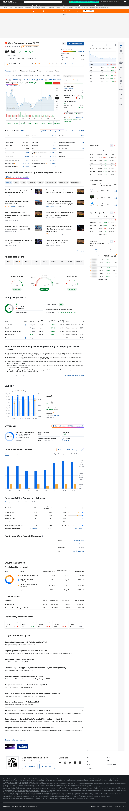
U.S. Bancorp (25, 622)
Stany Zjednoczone (78, 551)
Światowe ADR (42, 7)
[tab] (9, 262)
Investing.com (8, 195)
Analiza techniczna (14, 256)
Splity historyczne (40, 75)
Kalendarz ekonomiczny (74, 5)
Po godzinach (28, 7)
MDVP (91, 64)
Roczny (7, 454)
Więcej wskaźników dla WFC (75, 131)
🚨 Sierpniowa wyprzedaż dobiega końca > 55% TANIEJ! (84, 1)
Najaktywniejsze (94, 150)
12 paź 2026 (53, 156)
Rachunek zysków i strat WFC (20, 449)
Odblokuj (79, 51)
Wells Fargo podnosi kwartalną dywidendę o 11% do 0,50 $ (57, 241)
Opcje (48, 75)
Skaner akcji (85, 5)
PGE (91, 70)
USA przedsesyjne (19, 7)
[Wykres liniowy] (10, 80)
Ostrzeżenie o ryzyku (120, 806)
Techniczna (48, 71)
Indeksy (97, 45)
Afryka (83, 7)
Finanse (39, 71)
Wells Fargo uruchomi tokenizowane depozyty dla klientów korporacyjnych (59, 191)
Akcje (5, 7)
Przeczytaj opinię (115, 190)
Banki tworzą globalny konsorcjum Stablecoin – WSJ (17, 202)
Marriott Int (57, 622)
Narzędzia (89, 768)
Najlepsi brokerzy (96, 180)
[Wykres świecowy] (7, 80)
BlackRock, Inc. (10, 604)
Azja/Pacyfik (77, 7)
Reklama (109, 761)
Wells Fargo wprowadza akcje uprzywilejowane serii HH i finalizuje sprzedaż (17, 215)
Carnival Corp (9, 622)
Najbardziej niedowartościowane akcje (97, 243)
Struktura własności (15, 562)
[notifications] (122, 1)
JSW (91, 67)
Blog (88, 757)
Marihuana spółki (90, 7)
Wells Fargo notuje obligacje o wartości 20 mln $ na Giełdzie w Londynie (60, 214)
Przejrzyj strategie (70, 63)
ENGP (91, 81)
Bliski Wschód (70, 7)
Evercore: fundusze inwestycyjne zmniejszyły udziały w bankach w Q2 (17, 228)
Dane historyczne (28, 75)
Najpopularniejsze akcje (98, 213)
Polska (11, 7)
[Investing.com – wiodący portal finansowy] (10, 2)
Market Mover (94, 145)
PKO (91, 73)
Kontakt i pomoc (111, 764)
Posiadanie (19, 75)
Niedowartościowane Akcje (102, 7)
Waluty (91, 45)
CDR (91, 75)
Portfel (88, 764)
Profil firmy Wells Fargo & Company (23, 536)
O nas (108, 757)
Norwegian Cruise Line (76, 622)
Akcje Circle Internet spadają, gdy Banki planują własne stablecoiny (18, 191)
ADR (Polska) (51, 7)
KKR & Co (40, 622)
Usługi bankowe (79, 540)
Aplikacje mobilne (92, 761)
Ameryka (58, 7)
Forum (57, 71)
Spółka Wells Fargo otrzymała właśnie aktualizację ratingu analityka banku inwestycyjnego (59, 229)
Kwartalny (14, 454)
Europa (63, 7)
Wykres (15, 71)
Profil (13, 75)
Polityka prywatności (107, 806)
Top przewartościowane (110, 250)
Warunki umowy (95, 806)
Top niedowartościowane (95, 250)
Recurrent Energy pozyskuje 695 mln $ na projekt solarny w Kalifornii (18, 241)
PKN (91, 78)
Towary (103, 45)
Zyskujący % (103, 150)
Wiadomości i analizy (27, 71)
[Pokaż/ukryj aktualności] (46, 80)
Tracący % (112, 150)
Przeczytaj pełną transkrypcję (74, 375)
